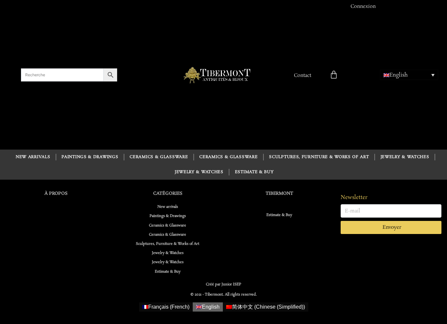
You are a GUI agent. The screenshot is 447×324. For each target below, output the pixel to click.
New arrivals (33, 157)
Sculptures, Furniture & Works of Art (319, 157)
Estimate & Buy (254, 172)
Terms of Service (374, 132)
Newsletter (354, 197)
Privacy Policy (337, 132)
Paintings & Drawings (90, 157)
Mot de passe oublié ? (347, 104)
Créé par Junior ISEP (223, 284)
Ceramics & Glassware (159, 157)
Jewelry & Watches (405, 157)
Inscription (391, 104)
